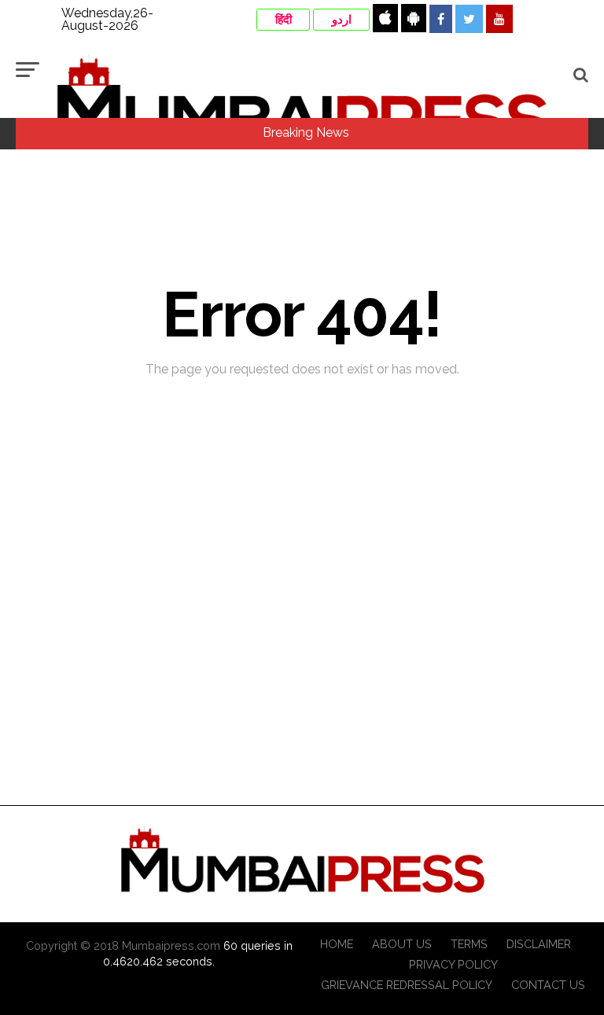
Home (336, 944)
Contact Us (548, 984)
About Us (402, 944)
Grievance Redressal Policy (406, 984)
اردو (342, 20)
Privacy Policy (453, 964)
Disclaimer (538, 944)
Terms (469, 944)
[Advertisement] (302, 693)
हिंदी (283, 20)
